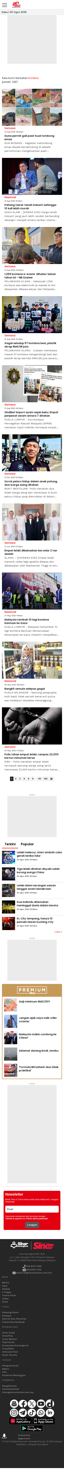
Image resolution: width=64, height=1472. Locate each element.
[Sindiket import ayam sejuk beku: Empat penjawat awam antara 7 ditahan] (32, 383)
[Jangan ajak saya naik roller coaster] (10, 1021)
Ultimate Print (10, 1351)
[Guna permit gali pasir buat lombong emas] (32, 107)
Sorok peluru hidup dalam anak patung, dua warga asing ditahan (31, 483)
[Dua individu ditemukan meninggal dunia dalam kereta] (8, 907)
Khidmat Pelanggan (14, 1375)
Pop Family (8, 1342)
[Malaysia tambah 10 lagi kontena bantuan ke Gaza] (32, 591)
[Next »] (51, 779)
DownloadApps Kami (24, 1437)
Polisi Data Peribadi (13, 1322)
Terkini (10, 844)
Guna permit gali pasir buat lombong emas (29, 137)
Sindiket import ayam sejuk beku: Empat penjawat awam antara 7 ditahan (31, 414)
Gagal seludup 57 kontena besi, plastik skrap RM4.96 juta (30, 345)
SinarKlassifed (10, 1389)
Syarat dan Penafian (14, 1318)
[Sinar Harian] (16, 5)
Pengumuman (10, 1365)
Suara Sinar (9, 1295)
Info (4, 1372)
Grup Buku (8, 1348)
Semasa (9, 128)
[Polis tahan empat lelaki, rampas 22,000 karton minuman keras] (32, 726)
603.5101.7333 (34, 1269)
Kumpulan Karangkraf (15, 1345)
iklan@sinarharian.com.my (18, 1392)
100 (45, 778)
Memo (5, 1368)
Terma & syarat (13, 1218)
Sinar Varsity (9, 1355)
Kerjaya (6, 1315)
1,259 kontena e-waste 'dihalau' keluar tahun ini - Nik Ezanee (30, 276)
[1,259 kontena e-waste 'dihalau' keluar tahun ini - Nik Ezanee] (32, 245)
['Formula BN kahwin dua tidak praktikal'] (10, 1070)
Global (6, 1289)
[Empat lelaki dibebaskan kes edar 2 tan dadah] (32, 522)
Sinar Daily (8, 1332)
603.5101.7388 (34, 1266)
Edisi (4, 1285)
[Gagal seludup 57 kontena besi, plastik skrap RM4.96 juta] (32, 314)
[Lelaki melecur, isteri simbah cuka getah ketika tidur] (8, 857)
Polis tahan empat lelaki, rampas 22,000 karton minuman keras (31, 756)
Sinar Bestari (9, 1339)
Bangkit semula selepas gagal (24, 689)
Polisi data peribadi (37, 1218)
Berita (5, 1282)
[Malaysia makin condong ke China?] (10, 1037)
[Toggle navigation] (4, 4)
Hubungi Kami (10, 1312)
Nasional (10, 197)
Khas (5, 1301)
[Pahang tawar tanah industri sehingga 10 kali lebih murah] (32, 176)
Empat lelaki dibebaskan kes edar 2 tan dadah (30, 552)
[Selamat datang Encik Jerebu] (10, 1054)
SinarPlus (7, 1335)
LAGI (58, 931)
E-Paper (6, 1292)
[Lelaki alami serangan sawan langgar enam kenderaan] (8, 890)
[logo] (20, 1246)
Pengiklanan (9, 1385)
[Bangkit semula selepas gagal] (32, 660)
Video (5, 1298)
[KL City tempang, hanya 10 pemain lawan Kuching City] (8, 923)
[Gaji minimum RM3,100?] (10, 1004)
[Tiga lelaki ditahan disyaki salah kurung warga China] (8, 873)
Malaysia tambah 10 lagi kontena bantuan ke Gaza (26, 621)
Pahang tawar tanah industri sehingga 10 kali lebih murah (30, 206)
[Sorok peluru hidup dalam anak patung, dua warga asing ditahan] (32, 453)
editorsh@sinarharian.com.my (34, 1272)
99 (39, 778)
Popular (27, 844)
